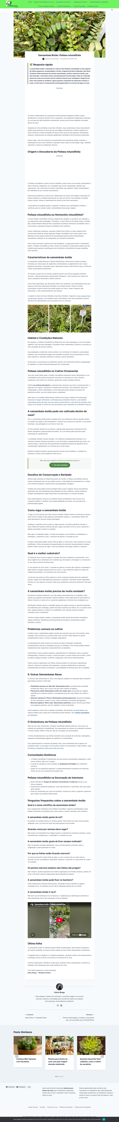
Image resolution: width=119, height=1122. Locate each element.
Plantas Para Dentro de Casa (44, 2)
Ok (104, 1119)
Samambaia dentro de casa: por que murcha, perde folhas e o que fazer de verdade (57, 402)
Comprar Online (92, 6)
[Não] (117, 1119)
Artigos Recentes (80, 6)
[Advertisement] (59, 101)
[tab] (57, 1076)
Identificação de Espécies (99, 2)
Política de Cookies (66, 1107)
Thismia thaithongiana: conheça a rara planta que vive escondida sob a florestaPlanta (78, 1017)
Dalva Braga (55, 58)
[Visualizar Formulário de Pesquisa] (112, 9)
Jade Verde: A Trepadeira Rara (36, 1016)
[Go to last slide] (16, 1055)
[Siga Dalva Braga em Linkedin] (61, 1005)
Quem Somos (33, 1107)
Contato (42, 1107)
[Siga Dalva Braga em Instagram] (57, 1005)
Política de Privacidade (83, 1107)
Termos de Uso (52, 1107)
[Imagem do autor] (43, 59)
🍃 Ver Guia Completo (60, 465)
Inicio (30, 2)
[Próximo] (102, 1055)
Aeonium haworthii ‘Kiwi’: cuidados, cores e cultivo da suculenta (90, 1061)
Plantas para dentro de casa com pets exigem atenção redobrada (58, 1061)
